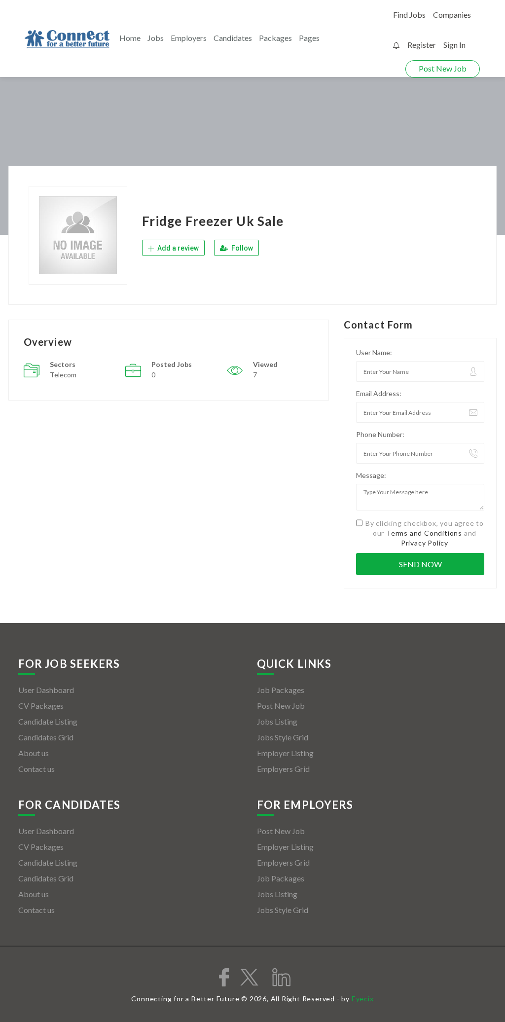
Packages (275, 37)
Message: (371, 475)
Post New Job (443, 68)
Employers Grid (283, 768)
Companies (452, 14)
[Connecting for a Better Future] (67, 39)
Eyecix (363, 998)
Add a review (177, 248)
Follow (241, 248)
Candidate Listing (47, 721)
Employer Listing (285, 753)
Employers (189, 37)
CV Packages (41, 705)
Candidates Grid (45, 737)
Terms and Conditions (424, 533)
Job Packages (280, 689)
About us (33, 753)
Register (421, 44)
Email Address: (378, 393)
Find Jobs (409, 14)
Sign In (454, 44)
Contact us (36, 768)
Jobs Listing (277, 721)
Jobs (155, 37)
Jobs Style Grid (282, 737)
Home (130, 37)
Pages (309, 37)
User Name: (374, 352)
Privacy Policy (424, 543)
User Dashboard (46, 689)
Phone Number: (380, 434)
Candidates (233, 37)
